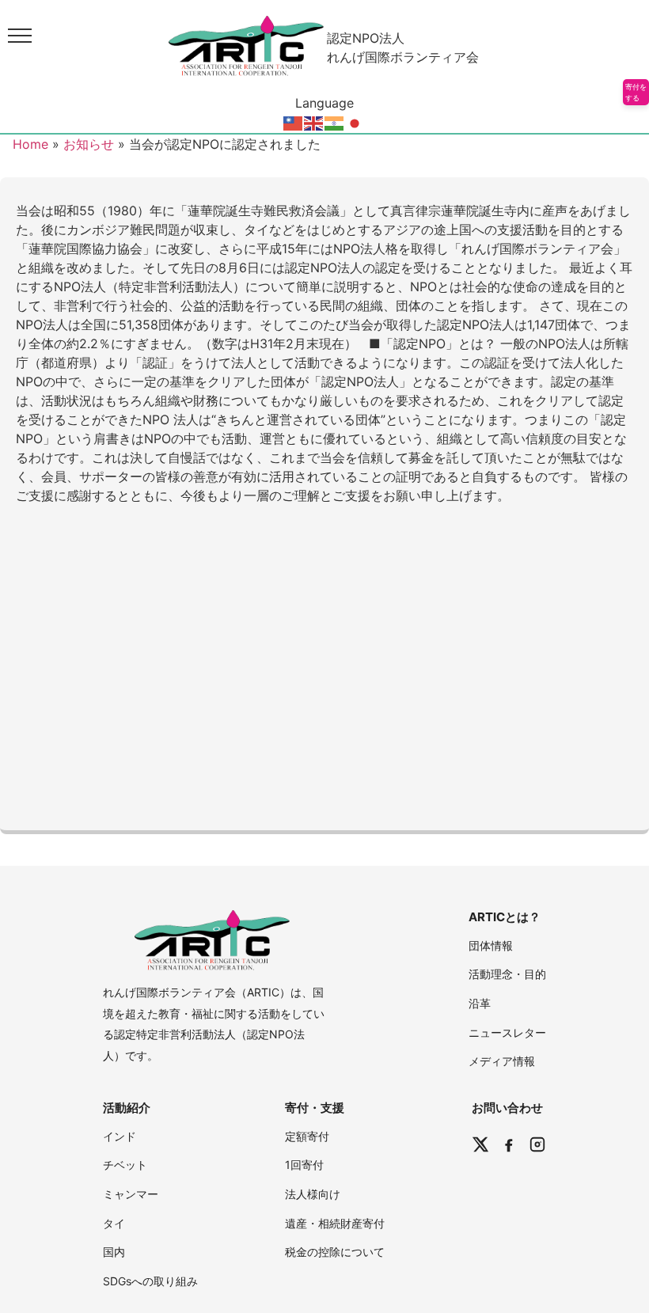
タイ (114, 1223)
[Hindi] (334, 122)
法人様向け (312, 1194)
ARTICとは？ (505, 916)
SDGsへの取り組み (150, 1281)
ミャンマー (130, 1194)
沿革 (480, 1003)
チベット (125, 1164)
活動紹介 (126, 1107)
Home (30, 144)
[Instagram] (537, 1144)
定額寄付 (307, 1136)
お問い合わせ (507, 1107)
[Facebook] (509, 1144)
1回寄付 (304, 1164)
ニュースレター (507, 1032)
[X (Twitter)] (480, 1144)
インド (119, 1136)
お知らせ (88, 144)
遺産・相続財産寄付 (335, 1223)
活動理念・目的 (507, 974)
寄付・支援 (314, 1107)
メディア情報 (502, 1061)
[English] (314, 122)
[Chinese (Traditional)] (293, 122)
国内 (114, 1251)
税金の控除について (335, 1251)
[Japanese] (355, 122)
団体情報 (491, 945)
